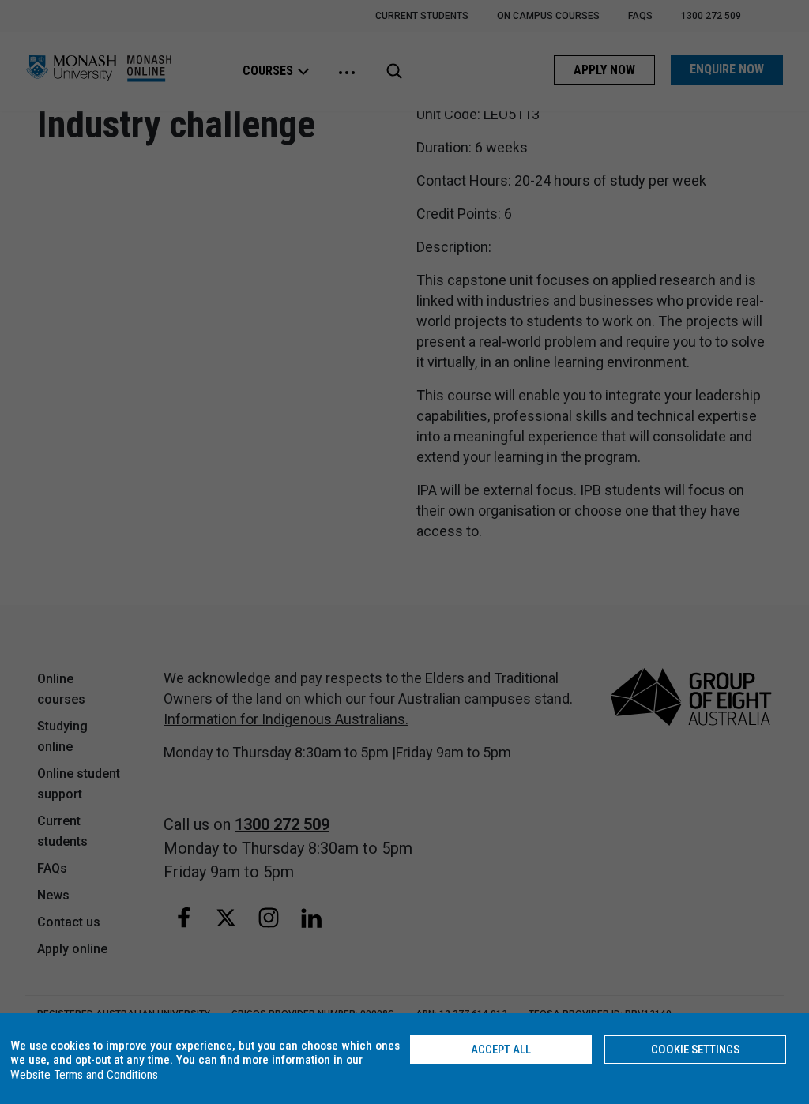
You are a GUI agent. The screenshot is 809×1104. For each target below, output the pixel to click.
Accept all (501, 1049)
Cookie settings (695, 1049)
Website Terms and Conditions (84, 1075)
